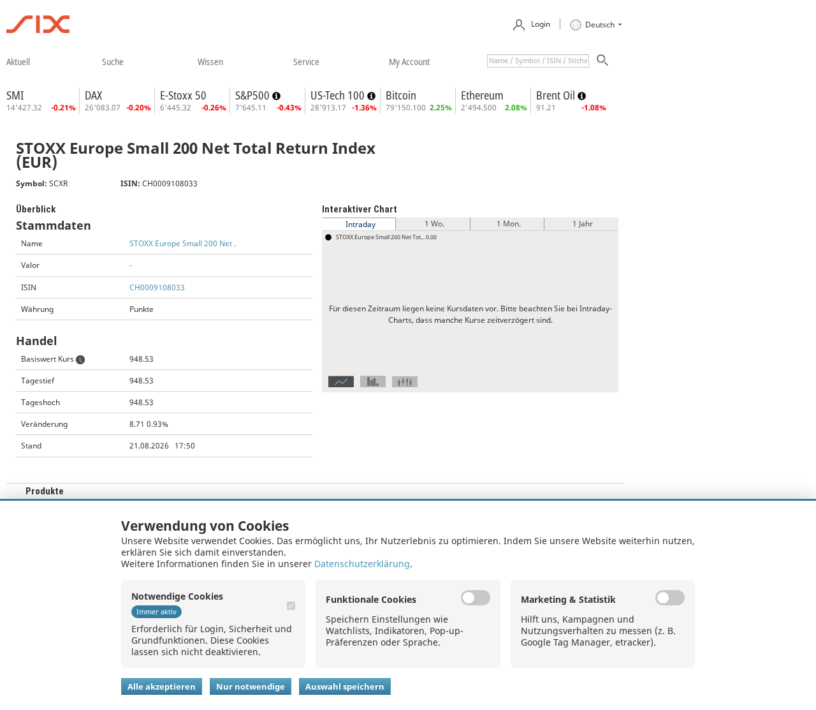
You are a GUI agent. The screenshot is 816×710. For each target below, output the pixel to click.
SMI (15, 95)
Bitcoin (401, 95)
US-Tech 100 (338, 95)
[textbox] (538, 61)
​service (306, 61)
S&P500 (253, 95)
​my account (409, 61)
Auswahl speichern (344, 686)
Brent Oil (557, 95)
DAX (93, 95)
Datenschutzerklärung (362, 564)
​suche (113, 61)
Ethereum (482, 95)
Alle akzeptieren (161, 686)
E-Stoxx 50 (183, 95)
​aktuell (18, 61)
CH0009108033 (157, 287)
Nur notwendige (250, 686)
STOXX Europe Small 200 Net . (182, 243)
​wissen (210, 61)
